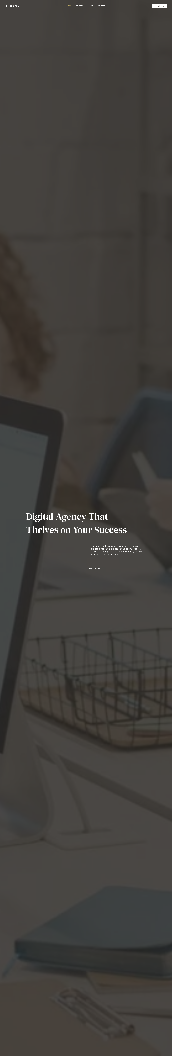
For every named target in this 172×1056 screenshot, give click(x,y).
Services (79, 6)
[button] (159, 6)
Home (69, 6)
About (90, 6)
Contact (101, 6)
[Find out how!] (93, 568)
